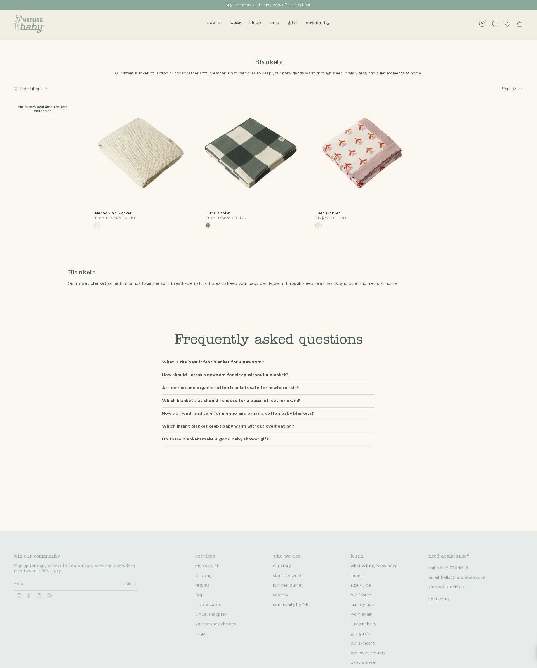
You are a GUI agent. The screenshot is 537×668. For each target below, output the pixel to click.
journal (357, 576)
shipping (203, 576)
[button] (214, 23)
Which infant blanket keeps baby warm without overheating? (228, 426)
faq (198, 595)
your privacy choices (215, 624)
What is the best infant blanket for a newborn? (213, 362)
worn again (362, 615)
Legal (200, 634)
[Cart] (519, 24)
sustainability (363, 624)
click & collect (209, 605)
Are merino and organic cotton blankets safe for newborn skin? (230, 388)
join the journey (288, 586)
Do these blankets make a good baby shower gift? (216, 439)
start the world (288, 576)
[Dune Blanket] (251, 158)
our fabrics (361, 595)
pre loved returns (368, 653)
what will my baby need (374, 566)
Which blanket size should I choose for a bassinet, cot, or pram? (231, 401)
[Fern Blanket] (362, 158)
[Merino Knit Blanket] (140, 158)
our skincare (363, 643)
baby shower (363, 663)
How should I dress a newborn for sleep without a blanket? (225, 375)
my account (207, 566)
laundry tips (362, 605)
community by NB (291, 605)
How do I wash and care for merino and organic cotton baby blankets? (238, 414)
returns (202, 586)
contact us (439, 599)
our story (282, 566)
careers (280, 595)
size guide (361, 586)
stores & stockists (446, 587)
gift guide (360, 634)
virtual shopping (211, 615)
